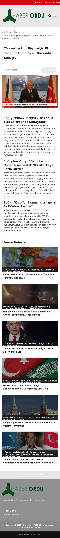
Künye (7, 514)
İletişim (15, 514)
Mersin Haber (23, 535)
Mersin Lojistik (36, 535)
